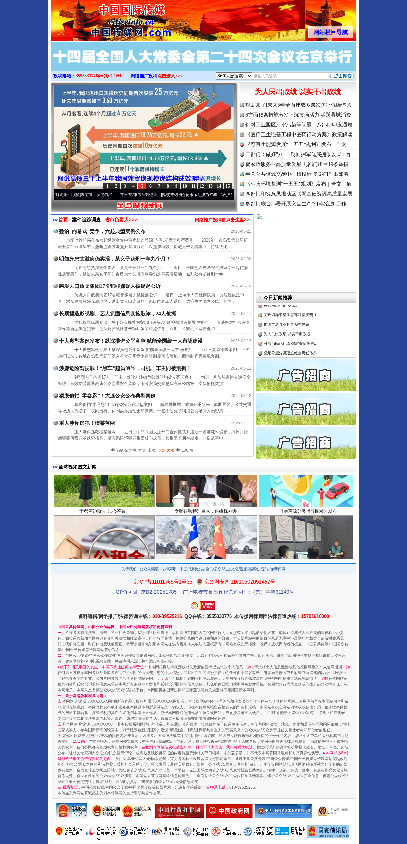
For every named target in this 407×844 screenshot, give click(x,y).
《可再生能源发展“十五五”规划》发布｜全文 (296, 144)
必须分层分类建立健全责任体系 (290, 333)
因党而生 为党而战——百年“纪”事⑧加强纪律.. (90, 195)
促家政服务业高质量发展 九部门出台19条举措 (296, 164)
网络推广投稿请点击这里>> (222, 219)
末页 (171, 450)
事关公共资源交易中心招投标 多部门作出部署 (296, 174)
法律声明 (169, 569)
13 (210, 186)
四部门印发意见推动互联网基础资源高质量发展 (298, 193)
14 (219, 186)
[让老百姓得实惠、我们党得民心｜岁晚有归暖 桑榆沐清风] (203, 63)
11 (193, 186)
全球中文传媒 (103, 18)
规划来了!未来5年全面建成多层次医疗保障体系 (298, 105)
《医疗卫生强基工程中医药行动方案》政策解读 (298, 134)
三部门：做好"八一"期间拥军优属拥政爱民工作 (298, 154)
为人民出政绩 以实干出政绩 (298, 92)
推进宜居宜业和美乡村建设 (286, 305)
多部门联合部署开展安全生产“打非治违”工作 (296, 203)
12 (202, 186)
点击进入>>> (170, 76)
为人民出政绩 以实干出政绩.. (288, 314)
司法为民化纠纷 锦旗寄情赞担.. (290, 324)
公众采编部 (149, 569)
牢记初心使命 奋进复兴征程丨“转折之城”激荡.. (180, 195)
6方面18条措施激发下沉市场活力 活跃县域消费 (298, 114)
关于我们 (129, 569)
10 (185, 186)
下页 (161, 450)
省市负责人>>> (121, 219)
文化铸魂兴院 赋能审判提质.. (288, 343)
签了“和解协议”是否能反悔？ (288, 353)
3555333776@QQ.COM (98, 76)
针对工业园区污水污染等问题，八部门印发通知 (298, 124)
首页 (63, 219)
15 (227, 186)
